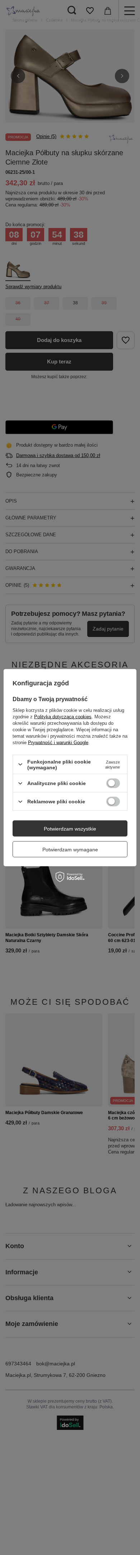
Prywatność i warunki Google (58, 742)
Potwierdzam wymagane (70, 849)
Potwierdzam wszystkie (70, 828)
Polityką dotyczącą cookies (63, 716)
